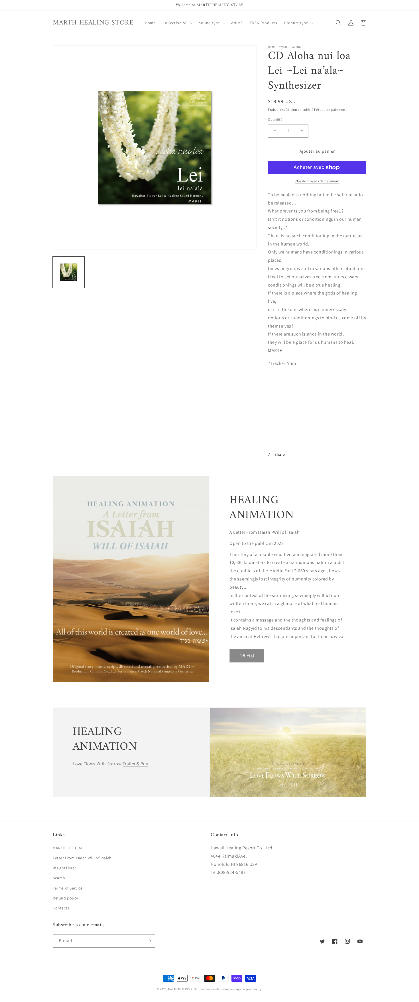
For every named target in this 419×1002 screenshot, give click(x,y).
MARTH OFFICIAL (68, 847)
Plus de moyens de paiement (317, 181)
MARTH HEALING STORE (184, 989)
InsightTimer (64, 867)
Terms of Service (68, 888)
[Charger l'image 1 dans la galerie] (68, 272)
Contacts (61, 908)
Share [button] (279, 454)
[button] (177, 23)
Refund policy (65, 898)
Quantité (275, 119)
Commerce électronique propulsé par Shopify (231, 989)
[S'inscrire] (149, 941)
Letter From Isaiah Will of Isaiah (82, 857)
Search (59, 877)
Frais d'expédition (282, 109)
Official (247, 656)
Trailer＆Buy (135, 764)
